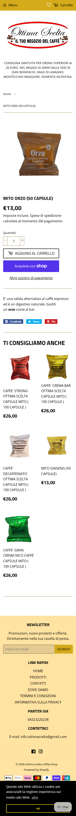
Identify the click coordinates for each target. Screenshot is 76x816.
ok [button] (38, 808)
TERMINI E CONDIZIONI (38, 696)
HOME (38, 671)
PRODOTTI (38, 677)
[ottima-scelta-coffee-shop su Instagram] (41, 752)
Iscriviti (63, 649)
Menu (13, 5)
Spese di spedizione (45, 215)
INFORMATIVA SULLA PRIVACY (38, 702)
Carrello (66, 5)
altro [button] (35, 797)
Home (7, 94)
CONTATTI (38, 683)
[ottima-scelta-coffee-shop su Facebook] (33, 752)
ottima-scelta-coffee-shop (41, 764)
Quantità (9, 233)
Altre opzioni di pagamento (31, 278)
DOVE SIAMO (38, 689)
